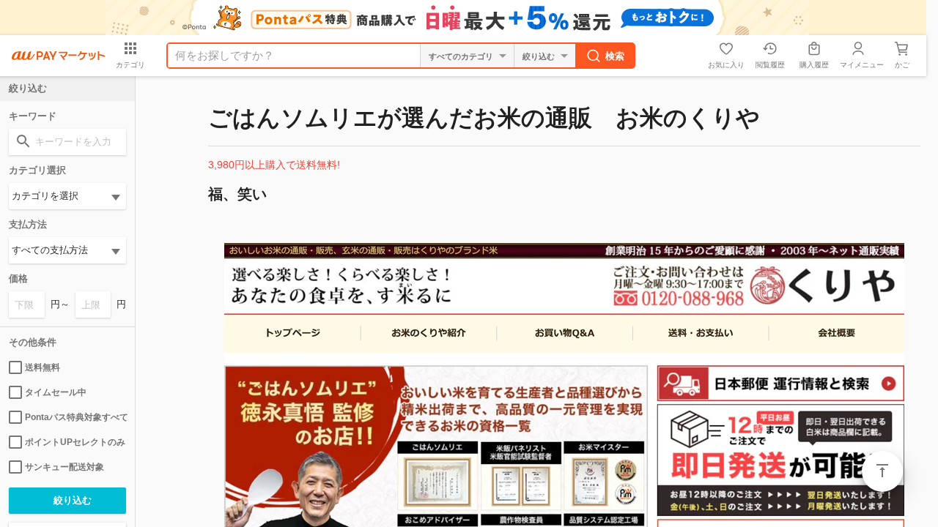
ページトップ (882, 471)
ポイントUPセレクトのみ (75, 442)
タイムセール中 (55, 392)
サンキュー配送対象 (64, 467)
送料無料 (42, 367)
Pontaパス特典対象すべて (75, 417)
